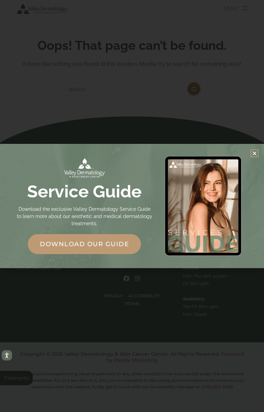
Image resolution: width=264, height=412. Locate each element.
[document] (132, 206)
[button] (254, 153)
